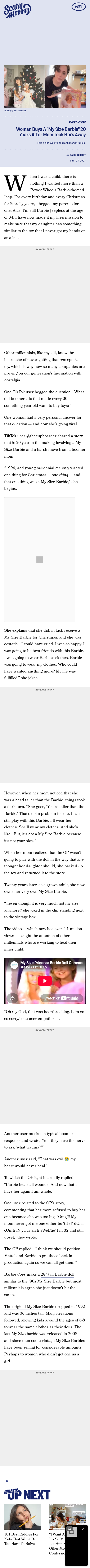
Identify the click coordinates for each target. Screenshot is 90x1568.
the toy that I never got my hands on (54, 231)
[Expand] (69, 1528)
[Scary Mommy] (17, 10)
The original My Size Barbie (29, 1307)
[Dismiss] (83, 1528)
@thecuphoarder (41, 436)
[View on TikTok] (40, 560)
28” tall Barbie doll (57, 1274)
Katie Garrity (78, 155)
